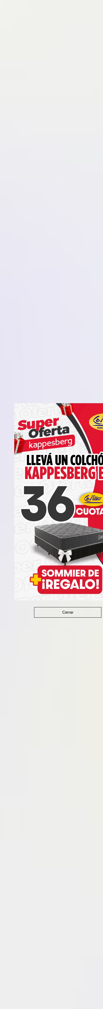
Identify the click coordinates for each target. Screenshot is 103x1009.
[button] (67, 612)
